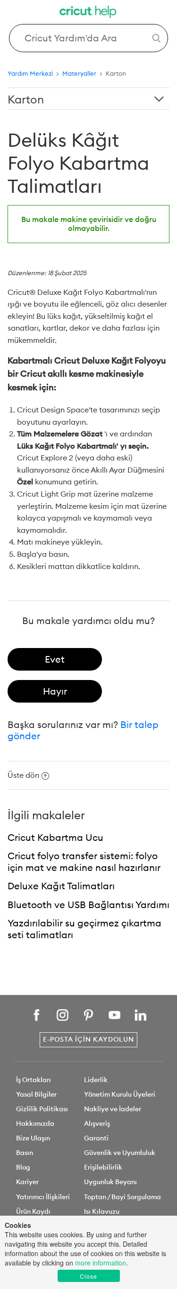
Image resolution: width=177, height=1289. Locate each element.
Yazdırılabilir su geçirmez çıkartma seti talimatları (84, 929)
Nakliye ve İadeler (112, 1109)
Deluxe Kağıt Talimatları (61, 886)
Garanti (96, 1138)
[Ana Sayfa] (88, 13)
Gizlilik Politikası (42, 1109)
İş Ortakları (33, 1079)
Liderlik (96, 1079)
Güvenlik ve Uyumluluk (119, 1152)
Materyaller (79, 73)
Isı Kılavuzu (101, 1211)
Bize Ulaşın (33, 1138)
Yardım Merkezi (30, 73)
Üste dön (23, 775)
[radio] (55, 659)
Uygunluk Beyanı (110, 1182)
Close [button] (88, 1276)
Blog (23, 1167)
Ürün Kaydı (33, 1211)
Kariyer (27, 1182)
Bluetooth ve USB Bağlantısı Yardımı (88, 904)
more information (100, 1262)
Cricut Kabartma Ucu (55, 837)
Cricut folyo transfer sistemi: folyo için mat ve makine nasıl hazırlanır (84, 861)
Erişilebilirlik (103, 1167)
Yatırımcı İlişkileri (43, 1197)
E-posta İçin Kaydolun (88, 1039)
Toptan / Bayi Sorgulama (122, 1197)
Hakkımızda (35, 1123)
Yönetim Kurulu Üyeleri (119, 1094)
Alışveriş (97, 1123)
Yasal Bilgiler (36, 1094)
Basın (24, 1152)
